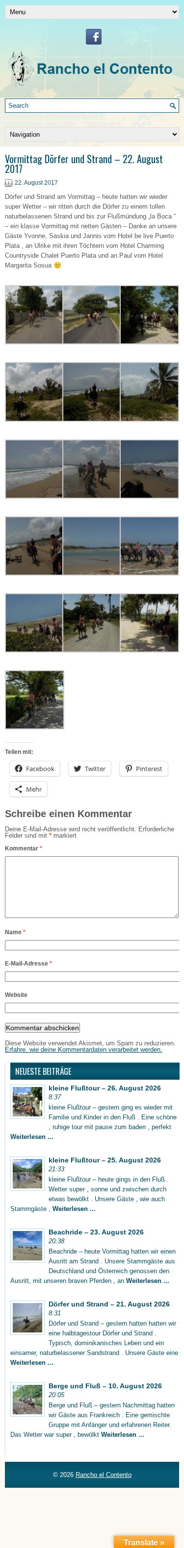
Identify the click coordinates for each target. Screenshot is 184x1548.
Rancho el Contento (103, 1474)
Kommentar (23, 848)
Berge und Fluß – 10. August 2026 (105, 1386)
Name (15, 932)
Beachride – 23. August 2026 (96, 1232)
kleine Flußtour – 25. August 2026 (105, 1160)
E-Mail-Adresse (28, 963)
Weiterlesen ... (31, 1136)
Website (16, 995)
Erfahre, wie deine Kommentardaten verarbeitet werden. (83, 1049)
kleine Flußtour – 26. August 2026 (105, 1088)
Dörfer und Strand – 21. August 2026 (109, 1304)
